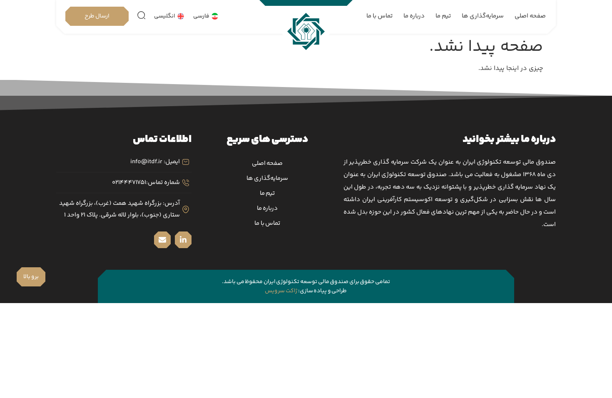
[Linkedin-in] (183, 239)
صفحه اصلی (530, 16)
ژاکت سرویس (281, 291)
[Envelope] (162, 239)
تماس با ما (379, 16)
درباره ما (414, 16)
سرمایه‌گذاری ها (483, 16)
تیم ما (443, 16)
